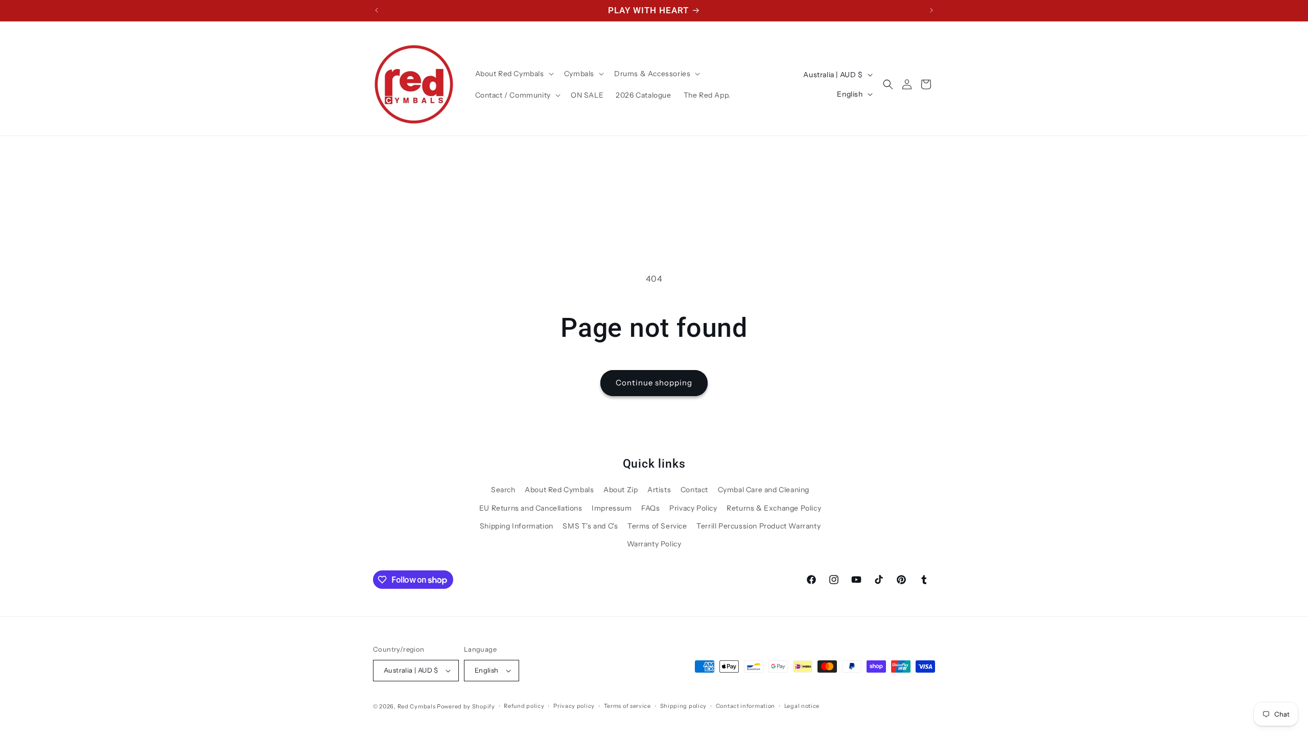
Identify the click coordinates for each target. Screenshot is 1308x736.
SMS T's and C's (590, 526)
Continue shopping (654, 382)
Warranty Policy (654, 543)
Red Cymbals (417, 706)
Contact (694, 489)
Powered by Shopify (466, 706)
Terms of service (627, 705)
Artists (659, 489)
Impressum (612, 508)
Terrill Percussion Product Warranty (758, 526)
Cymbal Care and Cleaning (763, 489)
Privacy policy (574, 705)
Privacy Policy (693, 508)
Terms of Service (657, 526)
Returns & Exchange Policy (774, 508)
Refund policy (524, 705)
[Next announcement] (931, 10)
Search (503, 489)
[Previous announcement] (376, 10)
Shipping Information (516, 526)
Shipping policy (683, 705)
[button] (513, 73)
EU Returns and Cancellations (530, 508)
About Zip (620, 489)
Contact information (745, 705)
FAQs (650, 508)
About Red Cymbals (559, 489)
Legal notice (802, 705)
